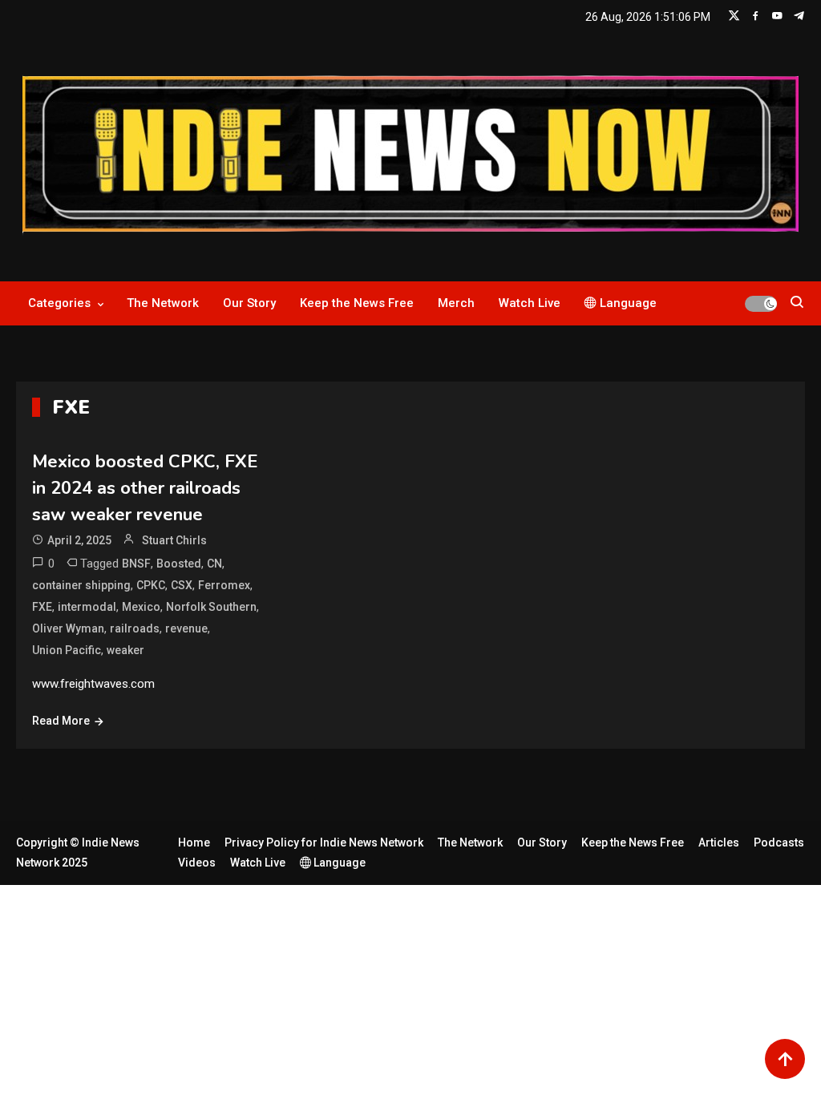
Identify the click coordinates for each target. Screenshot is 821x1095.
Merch (456, 303)
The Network (163, 303)
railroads (135, 628)
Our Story (249, 303)
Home (194, 842)
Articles (718, 842)
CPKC (150, 585)
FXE (42, 606)
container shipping (81, 585)
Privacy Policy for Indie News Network (323, 842)
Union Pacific (66, 650)
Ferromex (224, 585)
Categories (59, 303)
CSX (181, 585)
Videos (197, 862)
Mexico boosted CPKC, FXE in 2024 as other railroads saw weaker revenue (144, 488)
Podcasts (779, 842)
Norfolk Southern (211, 606)
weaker (125, 650)
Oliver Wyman (68, 628)
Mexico (141, 606)
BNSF (136, 563)
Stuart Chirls (174, 540)
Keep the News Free (357, 303)
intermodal (87, 606)
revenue (186, 628)
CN (214, 563)
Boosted (178, 563)
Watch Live (529, 303)
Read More (61, 720)
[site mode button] (761, 304)
